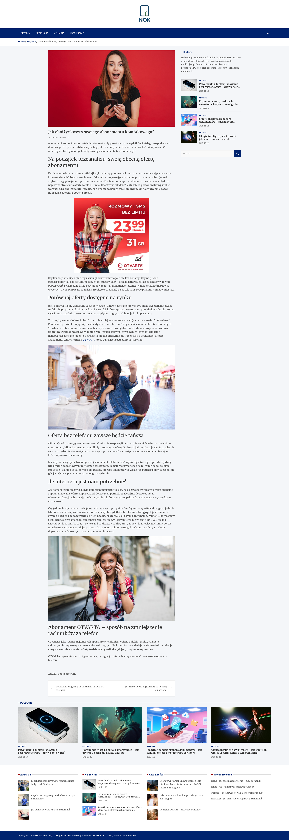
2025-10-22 (204, 143)
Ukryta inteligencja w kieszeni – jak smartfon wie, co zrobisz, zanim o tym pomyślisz (218, 139)
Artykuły (25, 33)
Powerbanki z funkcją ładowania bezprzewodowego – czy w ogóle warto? (218, 86)
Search (237, 153)
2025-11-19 (204, 90)
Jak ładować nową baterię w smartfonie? (242, 792)
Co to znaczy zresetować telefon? (236, 786)
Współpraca (76, 33)
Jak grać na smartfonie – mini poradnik (240, 781)
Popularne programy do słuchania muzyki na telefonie (80, 688)
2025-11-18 (204, 108)
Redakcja (64, 137)
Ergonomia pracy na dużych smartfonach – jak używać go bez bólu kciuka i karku (219, 104)
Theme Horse (98, 835)
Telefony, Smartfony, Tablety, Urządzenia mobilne (56, 835)
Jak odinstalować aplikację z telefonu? (242, 798)
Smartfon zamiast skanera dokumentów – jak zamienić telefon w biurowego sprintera (217, 121)
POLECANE (26, 702)
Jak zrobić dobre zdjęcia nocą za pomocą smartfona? (146, 688)
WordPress (131, 835)
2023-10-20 (53, 137)
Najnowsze (91, 774)
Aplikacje (59, 33)
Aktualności (42, 33)
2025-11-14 (204, 125)
